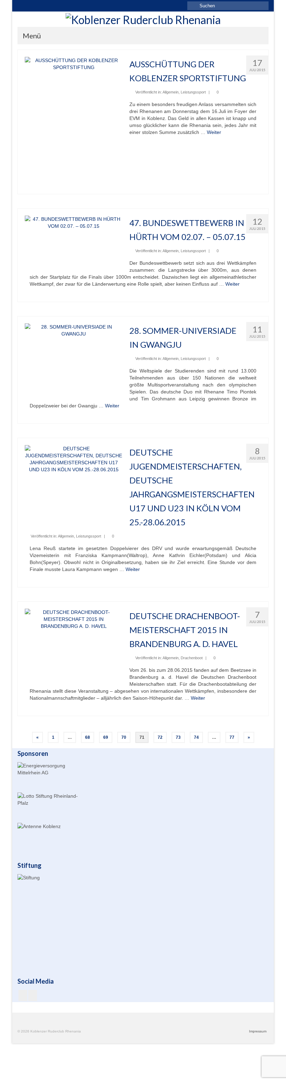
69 (105, 737)
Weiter (214, 132)
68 (87, 737)
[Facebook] (22, 995)
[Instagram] (32, 995)
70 (123, 737)
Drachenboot (192, 658)
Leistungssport (193, 92)
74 (196, 737)
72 (160, 737)
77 (231, 737)
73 (178, 737)
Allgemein (171, 92)
